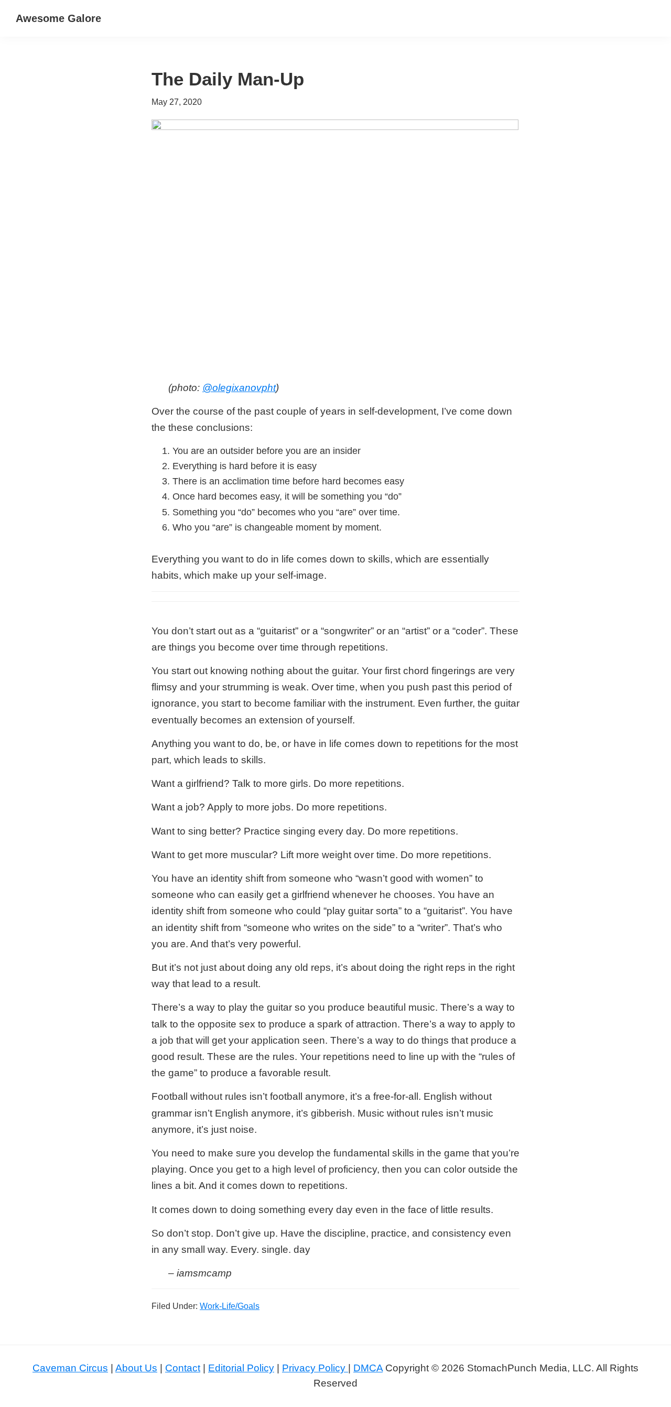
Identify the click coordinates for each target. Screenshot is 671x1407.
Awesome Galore (58, 18)
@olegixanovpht (239, 387)
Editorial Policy (241, 1367)
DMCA (368, 1367)
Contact (182, 1367)
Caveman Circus (70, 1367)
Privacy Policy (315, 1367)
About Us (136, 1367)
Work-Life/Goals (229, 1306)
